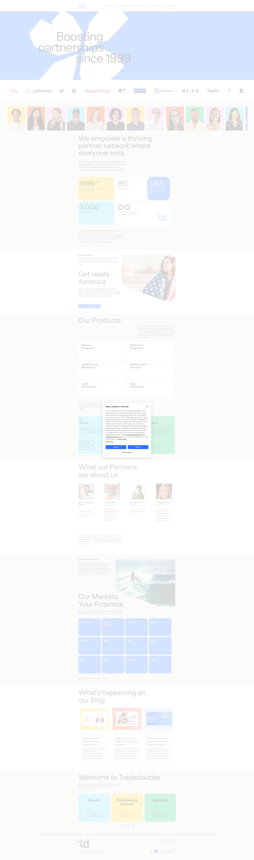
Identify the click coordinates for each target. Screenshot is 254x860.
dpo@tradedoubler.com (113, 437)
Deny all (138, 447)
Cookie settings (127, 452)
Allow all (116, 447)
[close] (147, 406)
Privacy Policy (122, 439)
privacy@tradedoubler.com (135, 435)
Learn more (109, 442)
